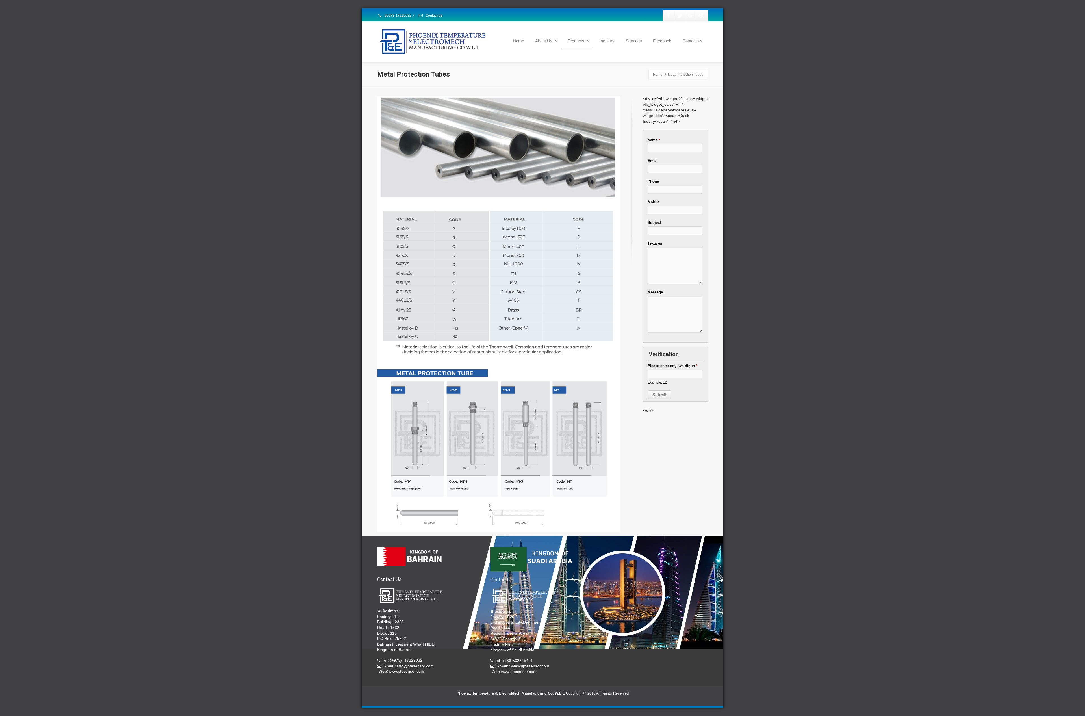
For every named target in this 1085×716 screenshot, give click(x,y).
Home (518, 40)
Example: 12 (657, 382)
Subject (654, 222)
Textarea (655, 243)
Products (576, 40)
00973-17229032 (397, 16)
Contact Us (433, 16)
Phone (653, 181)
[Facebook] (668, 15)
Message (655, 292)
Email (653, 161)
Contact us (692, 40)
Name (654, 140)
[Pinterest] (702, 15)
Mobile (653, 202)
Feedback (662, 40)
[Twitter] (679, 15)
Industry (607, 40)
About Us (543, 40)
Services (634, 40)
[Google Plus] (690, 15)
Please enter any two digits (672, 366)
